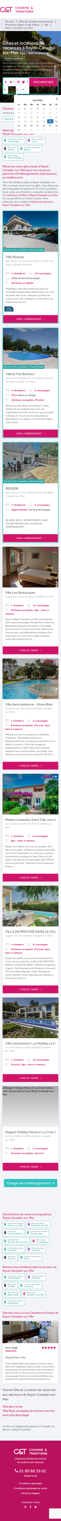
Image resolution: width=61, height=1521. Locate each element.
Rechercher (44, 82)
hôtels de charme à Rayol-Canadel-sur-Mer (28, 203)
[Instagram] (25, 1507)
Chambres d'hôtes (13, 119)
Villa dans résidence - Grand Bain (29, 704)
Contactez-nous (31, 1502)
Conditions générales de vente (30, 1488)
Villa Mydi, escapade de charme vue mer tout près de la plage (29, 1413)
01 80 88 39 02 (32, 1470)
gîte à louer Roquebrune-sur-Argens (25, 378)
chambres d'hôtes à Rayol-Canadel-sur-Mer (32, 195)
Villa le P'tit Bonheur (20, 374)
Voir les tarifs (29, 650)
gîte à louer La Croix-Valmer (20, 492)
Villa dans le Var (13, 1406)
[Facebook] (30, 1507)
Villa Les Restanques (20, 592)
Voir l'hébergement (29, 319)
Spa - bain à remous (34, 53)
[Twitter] (35, 1507)
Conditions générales (30, 1483)
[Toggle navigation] (59, 7)
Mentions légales (30, 1493)
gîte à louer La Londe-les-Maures (24, 261)
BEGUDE (12, 488)
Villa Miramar (15, 257)
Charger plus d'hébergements (29, 1183)
